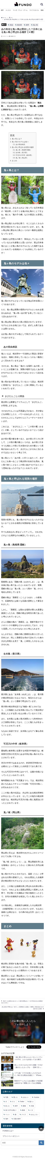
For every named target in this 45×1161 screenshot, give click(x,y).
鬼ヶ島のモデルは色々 (20, 142)
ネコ (13, 1101)
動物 (42, 10)
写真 (6, 1097)
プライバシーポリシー (11, 1136)
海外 (6, 1119)
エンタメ (8, 10)
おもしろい (34, 1114)
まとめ (14, 160)
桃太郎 (19, 25)
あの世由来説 (20, 144)
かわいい (26, 1097)
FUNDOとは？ (8, 1131)
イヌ (31, 1110)
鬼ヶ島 (35, 25)
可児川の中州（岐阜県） (24, 155)
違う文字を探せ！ (11, 1110)
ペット (7, 1114)
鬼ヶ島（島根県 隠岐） (24, 150)
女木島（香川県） (22, 152)
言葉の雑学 (17, 1119)
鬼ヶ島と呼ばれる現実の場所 (23, 147)
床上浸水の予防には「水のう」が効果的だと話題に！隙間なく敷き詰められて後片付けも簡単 (23, 1007)
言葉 (32, 1106)
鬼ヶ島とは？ (17, 139)
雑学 (2, 10)
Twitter (22, 1101)
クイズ (23, 1114)
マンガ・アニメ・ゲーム (20, 10)
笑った (7, 1106)
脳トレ (31, 1101)
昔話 (11, 25)
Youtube (36, 1097)
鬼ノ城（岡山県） (22, 158)
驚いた (4, 24)
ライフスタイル (34, 10)
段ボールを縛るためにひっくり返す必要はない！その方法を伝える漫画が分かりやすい (22, 1002)
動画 (23, 1110)
